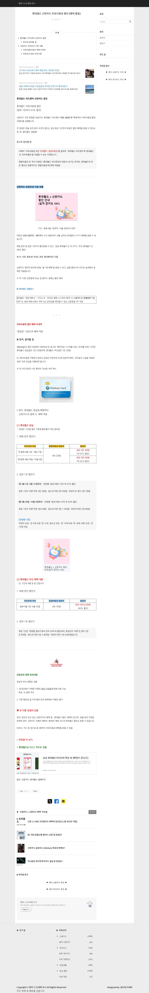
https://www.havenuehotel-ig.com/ (31, 83)
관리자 (102, 38)
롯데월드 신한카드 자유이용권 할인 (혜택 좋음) (56, 13)
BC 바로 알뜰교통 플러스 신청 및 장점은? (45, 835)
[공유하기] (25, 791)
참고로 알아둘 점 (29, 42)
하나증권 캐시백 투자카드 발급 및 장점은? (45, 861)
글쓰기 (102, 43)
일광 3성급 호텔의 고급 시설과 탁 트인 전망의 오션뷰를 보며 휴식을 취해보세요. (48, 89)
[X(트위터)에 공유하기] (50, 801)
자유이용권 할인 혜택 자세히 (34, 50)
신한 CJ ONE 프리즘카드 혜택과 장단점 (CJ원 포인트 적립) (52, 821)
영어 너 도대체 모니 (28, 902)
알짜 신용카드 (75, 942)
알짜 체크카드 (75, 953)
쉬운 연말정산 (75, 959)
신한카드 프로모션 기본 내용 (31, 46)
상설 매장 (75, 976)
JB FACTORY (126, 987)
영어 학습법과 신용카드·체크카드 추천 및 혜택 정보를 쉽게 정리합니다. (43, 905)
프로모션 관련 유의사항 (32, 54)
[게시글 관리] (27, 791)
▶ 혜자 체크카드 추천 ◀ (56, 889)
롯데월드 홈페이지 (38, 779)
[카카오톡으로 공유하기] (63, 801)
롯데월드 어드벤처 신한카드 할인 (33, 38)
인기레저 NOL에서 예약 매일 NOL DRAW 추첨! (39, 70)
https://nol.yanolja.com (27, 67)
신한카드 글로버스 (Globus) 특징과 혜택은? (46, 848)
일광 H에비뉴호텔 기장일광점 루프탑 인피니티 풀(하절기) (43, 86)
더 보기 (92, 812)
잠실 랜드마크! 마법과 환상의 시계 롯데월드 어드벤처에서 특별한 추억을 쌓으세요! (50, 73)
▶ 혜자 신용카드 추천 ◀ (56, 882)
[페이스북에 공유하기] (56, 801)
